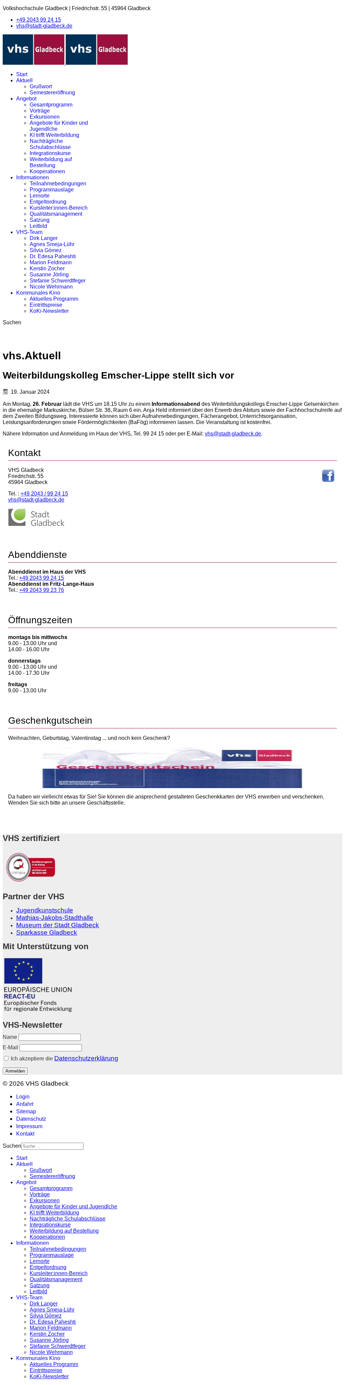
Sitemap (26, 1111)
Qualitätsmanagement (56, 214)
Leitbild (38, 226)
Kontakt (25, 1134)
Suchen (12, 322)
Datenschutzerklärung (86, 1058)
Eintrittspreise (46, 305)
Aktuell (24, 80)
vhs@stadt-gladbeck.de (44, 26)
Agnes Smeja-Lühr (52, 244)
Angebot (26, 98)
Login (23, 1097)
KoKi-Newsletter (49, 311)
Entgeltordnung (48, 202)
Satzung (40, 220)
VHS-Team (29, 232)
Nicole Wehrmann (51, 287)
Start (21, 74)
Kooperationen (47, 171)
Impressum (29, 1126)
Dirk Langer (44, 238)
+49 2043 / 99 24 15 (44, 493)
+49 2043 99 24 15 (38, 20)
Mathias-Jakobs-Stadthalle (54, 917)
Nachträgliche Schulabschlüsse (50, 144)
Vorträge (40, 111)
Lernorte (40, 196)
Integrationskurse (50, 153)
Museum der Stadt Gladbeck (57, 925)
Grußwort (41, 86)
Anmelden (15, 1071)
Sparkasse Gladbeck (46, 932)
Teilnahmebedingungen (58, 183)
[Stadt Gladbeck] (36, 525)
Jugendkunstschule (44, 910)
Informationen (32, 177)
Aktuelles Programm (54, 299)
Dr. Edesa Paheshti (53, 256)
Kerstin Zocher (47, 268)
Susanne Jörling (49, 274)
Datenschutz (31, 1119)
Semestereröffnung (52, 92)
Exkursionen (45, 117)
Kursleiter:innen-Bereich (59, 208)
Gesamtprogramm (51, 105)
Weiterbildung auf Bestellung (51, 162)
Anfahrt (24, 1104)
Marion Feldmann (51, 262)
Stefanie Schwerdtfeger (58, 280)
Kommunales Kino (38, 293)
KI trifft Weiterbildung (54, 135)
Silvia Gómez (46, 250)
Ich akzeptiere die (63, 1058)
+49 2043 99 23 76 (41, 590)
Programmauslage (52, 189)
